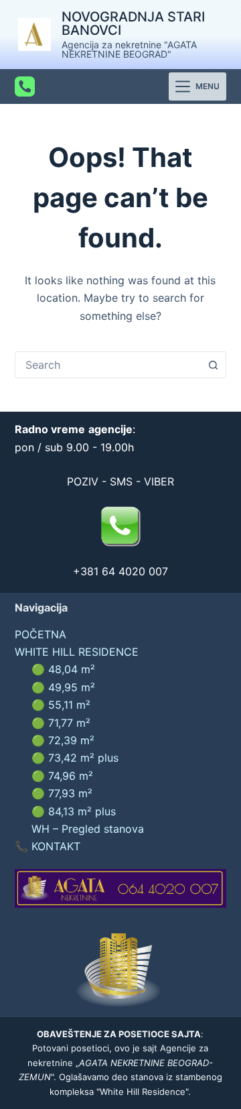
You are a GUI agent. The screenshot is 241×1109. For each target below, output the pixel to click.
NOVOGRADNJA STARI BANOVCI (133, 23)
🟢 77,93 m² (61, 793)
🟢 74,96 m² (62, 775)
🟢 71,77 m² (60, 722)
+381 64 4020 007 (120, 571)
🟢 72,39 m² (62, 740)
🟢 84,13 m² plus (73, 811)
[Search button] (213, 364)
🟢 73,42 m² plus (74, 757)
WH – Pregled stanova (87, 828)
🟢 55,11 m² (60, 704)
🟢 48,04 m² (63, 669)
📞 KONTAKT (47, 846)
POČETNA (40, 634)
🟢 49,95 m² (63, 687)
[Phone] (25, 86)
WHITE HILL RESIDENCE (77, 651)
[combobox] (108, 364)
